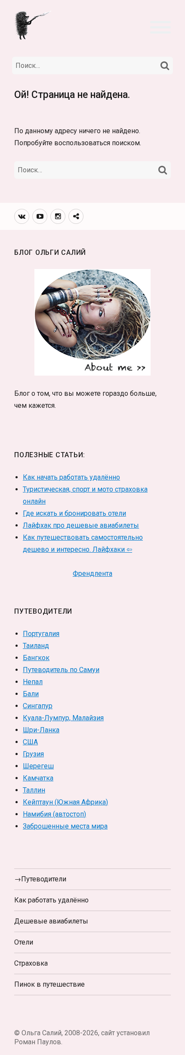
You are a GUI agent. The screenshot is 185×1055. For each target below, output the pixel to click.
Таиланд (36, 646)
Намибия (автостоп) (54, 814)
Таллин (34, 790)
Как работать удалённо (51, 900)
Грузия (33, 754)
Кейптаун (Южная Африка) (65, 802)
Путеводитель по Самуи (61, 670)
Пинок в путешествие (49, 984)
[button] (160, 26)
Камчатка (38, 778)
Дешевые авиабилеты (51, 921)
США (30, 742)
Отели (23, 942)
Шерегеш (38, 766)
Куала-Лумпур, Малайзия (63, 718)
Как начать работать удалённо (71, 477)
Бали (31, 694)
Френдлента (92, 573)
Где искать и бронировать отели (74, 513)
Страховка (31, 963)
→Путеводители (40, 879)
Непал (33, 682)
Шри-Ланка (41, 730)
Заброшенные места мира (65, 826)
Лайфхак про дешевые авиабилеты (81, 525)
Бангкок (36, 658)
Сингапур (37, 706)
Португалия (41, 634)
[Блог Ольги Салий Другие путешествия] (33, 25)
